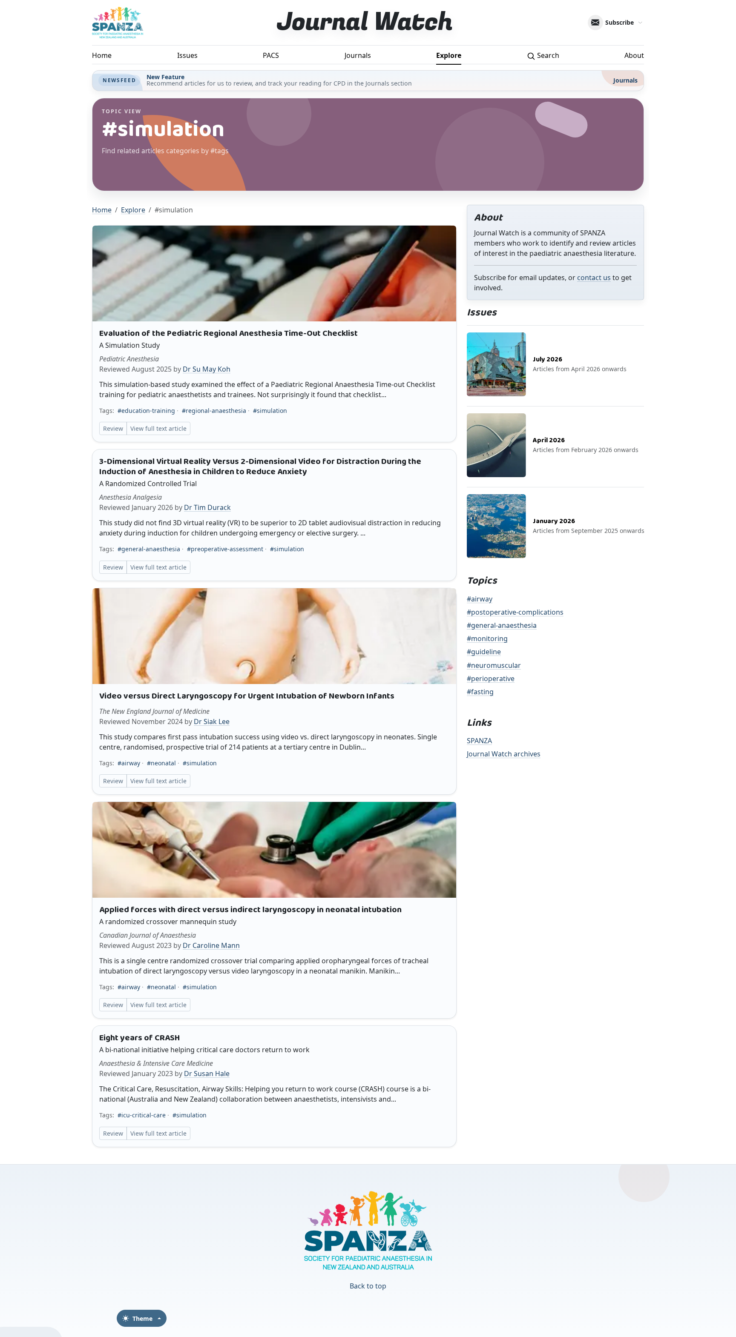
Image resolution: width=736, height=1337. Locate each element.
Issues (187, 55)
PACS (271, 55)
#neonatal (161, 763)
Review (113, 428)
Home (102, 55)
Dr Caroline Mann (211, 945)
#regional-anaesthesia (214, 411)
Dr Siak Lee (212, 721)
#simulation (270, 411)
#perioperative (491, 678)
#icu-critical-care (142, 1115)
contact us (594, 277)
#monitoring (487, 638)
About (634, 55)
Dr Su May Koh (206, 369)
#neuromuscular (494, 665)
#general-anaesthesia (149, 549)
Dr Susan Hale (207, 1073)
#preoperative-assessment (225, 549)
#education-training (146, 411)
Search (547, 55)
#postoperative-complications (515, 612)
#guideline (484, 651)
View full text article (158, 428)
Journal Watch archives (503, 754)
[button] (274, 333)
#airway (129, 763)
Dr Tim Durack (207, 507)
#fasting (480, 691)
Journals (358, 55)
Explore (448, 55)
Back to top (368, 1286)
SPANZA (479, 740)
